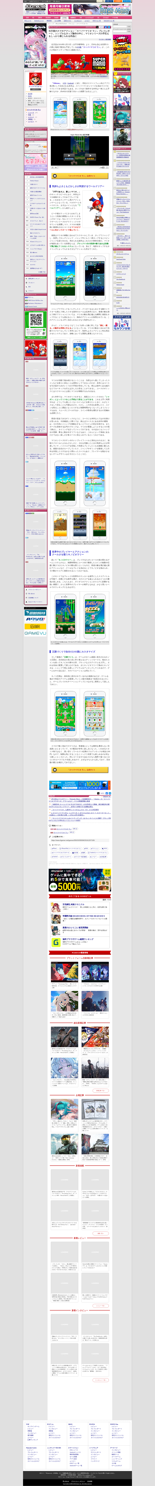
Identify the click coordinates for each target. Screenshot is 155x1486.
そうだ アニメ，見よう (36, 221)
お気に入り (109, 1)
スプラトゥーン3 (121, 273)
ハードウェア (89, 17)
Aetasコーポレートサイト (35, 601)
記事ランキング (33, 1440)
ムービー (87, 20)
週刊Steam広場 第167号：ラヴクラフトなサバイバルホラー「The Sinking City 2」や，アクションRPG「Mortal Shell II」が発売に (64, 1050)
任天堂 (30, 94)
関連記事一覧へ (107, 796)
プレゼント (31, 282)
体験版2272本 (41, 13)
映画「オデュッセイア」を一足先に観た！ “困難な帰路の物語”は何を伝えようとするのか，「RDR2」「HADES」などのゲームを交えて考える (35, 380)
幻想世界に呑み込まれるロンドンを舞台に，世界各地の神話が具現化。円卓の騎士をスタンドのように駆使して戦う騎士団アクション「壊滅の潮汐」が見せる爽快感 (64, 1297)
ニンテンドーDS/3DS (54, 1448)
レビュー (31, 117)
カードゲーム (116, 1457)
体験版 (30, 119)
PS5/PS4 (48, 17)
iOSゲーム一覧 (97, 20)
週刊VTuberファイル (36, 195)
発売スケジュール (54, 1435)
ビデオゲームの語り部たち (37, 245)
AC (98, 17)
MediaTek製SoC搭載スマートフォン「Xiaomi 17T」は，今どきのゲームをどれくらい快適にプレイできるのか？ (94, 1265)
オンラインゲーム (33, 1426)
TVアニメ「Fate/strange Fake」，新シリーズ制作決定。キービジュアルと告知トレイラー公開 (64, 985)
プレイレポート (66, 857)
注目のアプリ (67, 20)
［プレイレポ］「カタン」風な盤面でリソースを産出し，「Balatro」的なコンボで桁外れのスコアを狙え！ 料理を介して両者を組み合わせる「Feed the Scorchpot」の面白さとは (64, 1266)
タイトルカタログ (54, 1437)
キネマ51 (32, 264)
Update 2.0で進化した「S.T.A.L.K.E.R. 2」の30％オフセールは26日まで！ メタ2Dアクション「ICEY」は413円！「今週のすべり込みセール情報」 (94, 1194)
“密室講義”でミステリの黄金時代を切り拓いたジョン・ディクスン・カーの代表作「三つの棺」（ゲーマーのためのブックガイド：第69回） (94, 1225)
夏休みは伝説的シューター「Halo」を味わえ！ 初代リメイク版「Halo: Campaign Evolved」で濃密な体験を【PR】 (64, 1157)
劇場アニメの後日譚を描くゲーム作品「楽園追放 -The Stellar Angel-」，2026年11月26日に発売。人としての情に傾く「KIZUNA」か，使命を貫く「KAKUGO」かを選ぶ (123, 183)
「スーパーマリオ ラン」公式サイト (81, 176)
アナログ (106, 17)
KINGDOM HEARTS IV (122, 297)
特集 (29, 115)
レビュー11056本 (31, 13)
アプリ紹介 (73, 1459)
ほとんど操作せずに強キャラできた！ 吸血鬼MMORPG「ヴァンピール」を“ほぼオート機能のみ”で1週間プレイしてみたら (35, 456)
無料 (83, 852)
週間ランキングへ (126, 243)
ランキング (127, 1)
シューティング (117, 1459)
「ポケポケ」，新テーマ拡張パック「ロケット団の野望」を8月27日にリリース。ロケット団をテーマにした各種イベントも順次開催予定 (123, 238)
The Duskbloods (120, 279)
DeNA (30, 96)
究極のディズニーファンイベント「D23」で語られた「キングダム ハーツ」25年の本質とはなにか (35, 532)
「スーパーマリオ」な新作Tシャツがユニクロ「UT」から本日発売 (75, 810)
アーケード (114, 1448)
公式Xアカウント (34, 1)
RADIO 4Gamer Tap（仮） (37, 217)
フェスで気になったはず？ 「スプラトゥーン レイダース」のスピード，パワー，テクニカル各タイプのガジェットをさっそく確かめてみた (35, 480)
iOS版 (79, 47)
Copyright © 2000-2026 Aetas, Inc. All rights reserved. (77, 1483)
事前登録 (49, 20)
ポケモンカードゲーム (122, 254)
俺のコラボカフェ (35, 233)
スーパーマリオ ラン (35, 86)
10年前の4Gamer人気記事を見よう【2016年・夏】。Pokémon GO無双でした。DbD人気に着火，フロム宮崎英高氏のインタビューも (35, 405)
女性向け (73, 17)
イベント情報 (116, 1452)
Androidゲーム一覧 (109, 20)
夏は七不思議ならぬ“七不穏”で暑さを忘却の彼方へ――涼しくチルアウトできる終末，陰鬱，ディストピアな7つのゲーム (35, 429)
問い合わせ (56, 1)
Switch (56, 17)
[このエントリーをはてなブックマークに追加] (109, 28)
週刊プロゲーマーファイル (37, 188)
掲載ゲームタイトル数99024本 (35, 12)
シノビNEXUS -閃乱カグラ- (123, 309)
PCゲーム (30, 297)
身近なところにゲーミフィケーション (37, 260)
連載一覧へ (43, 272)
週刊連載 (30, 1435)
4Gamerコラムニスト (36, 241)
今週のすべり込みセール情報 (37, 209)
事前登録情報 (74, 1454)
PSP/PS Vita (114, 1424)
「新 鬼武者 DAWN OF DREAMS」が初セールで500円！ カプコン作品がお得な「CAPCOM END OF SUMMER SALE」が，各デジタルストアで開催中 (123, 173)
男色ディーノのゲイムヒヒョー (37, 199)
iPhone (55, 848)
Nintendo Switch (32, 306)
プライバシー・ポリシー (78, 1481)
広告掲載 (89, 1481)
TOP (27, 17)
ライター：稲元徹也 (105, 39)
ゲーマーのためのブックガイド (37, 225)
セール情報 (58, 20)
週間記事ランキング (34, 278)
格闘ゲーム (115, 1454)
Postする (101, 27)
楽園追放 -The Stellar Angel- (123, 291)
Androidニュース (39, 20)
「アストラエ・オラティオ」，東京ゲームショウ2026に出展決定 (94, 1014)
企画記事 (103, 857)
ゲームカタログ (117, 1465)
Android (70, 83)
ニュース (31, 112)
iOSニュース (27, 20)
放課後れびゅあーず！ (36, 268)
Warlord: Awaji (120, 284)
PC (33, 17)
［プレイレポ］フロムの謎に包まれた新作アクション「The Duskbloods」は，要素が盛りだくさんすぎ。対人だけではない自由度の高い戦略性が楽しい (123, 210)
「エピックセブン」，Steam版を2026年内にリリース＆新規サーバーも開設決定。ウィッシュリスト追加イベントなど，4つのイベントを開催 (64, 1082)
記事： (40, 146)
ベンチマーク (95, 1461)
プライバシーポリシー (34, 589)
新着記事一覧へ (100, 1090)
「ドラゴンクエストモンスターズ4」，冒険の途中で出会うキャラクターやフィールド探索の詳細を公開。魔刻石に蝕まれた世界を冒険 (123, 164)
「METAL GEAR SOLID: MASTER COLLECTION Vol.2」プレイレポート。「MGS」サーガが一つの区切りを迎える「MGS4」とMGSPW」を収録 (123, 228)
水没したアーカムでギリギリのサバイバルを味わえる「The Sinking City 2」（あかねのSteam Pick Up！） (64, 1224)
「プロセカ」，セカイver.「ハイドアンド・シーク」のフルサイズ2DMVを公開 (94, 984)
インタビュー (78, 20)
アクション (95, 848)
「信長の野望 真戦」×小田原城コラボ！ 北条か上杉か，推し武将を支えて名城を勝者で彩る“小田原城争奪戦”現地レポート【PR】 (94, 1157)
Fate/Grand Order (121, 259)
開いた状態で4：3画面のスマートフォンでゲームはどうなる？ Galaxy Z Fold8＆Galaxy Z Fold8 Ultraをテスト (95, 1297)
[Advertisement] (80, 1404)
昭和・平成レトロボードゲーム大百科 (37, 237)
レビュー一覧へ (100, 1305)
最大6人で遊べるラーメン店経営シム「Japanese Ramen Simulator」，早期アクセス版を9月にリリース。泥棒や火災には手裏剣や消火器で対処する (123, 192)
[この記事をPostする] (97, 27)
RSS (25, 1)
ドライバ (30, 291)
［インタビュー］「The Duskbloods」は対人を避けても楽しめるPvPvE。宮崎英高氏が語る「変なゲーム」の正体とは (35, 556)
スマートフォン (73, 1448)
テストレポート (96, 1452)
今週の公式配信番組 (35, 191)
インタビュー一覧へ (100, 1380)
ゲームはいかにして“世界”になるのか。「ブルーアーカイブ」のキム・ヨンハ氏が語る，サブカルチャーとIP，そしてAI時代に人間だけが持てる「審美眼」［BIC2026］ (94, 1368)
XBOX (40, 17)
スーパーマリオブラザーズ (61, 852)
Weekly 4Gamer (34, 180)
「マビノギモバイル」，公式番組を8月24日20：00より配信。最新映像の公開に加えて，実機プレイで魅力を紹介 (64, 1015)
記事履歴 (118, 1)
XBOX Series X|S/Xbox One (35, 300)
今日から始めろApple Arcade (38, 229)
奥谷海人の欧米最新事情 (37, 177)
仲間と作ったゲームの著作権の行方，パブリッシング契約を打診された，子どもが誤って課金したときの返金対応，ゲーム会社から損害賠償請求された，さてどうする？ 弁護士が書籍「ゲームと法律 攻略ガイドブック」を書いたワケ (35, 581)
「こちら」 (87, 1475)
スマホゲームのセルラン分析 (37, 204)
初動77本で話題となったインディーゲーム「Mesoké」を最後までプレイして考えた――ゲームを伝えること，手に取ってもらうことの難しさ (35, 505)
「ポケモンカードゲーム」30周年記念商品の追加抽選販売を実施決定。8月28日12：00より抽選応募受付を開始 (123, 155)
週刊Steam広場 (34, 213)
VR (81, 17)
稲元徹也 (81, 857)
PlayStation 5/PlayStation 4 (35, 303)
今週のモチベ (34, 184)
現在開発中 (103, 76)
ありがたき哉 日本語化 (36, 256)
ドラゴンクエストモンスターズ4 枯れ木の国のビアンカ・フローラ (123, 266)
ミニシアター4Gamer (36, 249)
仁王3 (118, 302)
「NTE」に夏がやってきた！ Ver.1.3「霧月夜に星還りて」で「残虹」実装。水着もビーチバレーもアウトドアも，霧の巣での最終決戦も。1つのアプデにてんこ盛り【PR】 (64, 1123)
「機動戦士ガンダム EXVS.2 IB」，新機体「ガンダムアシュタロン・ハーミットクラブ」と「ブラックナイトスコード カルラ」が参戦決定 (95, 1051)
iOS (64, 83)
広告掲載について (33, 597)
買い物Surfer (33, 252)
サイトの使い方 (46, 1)
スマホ (64, 18)
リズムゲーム (116, 1461)
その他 (114, 1463)
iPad (86, 848)
